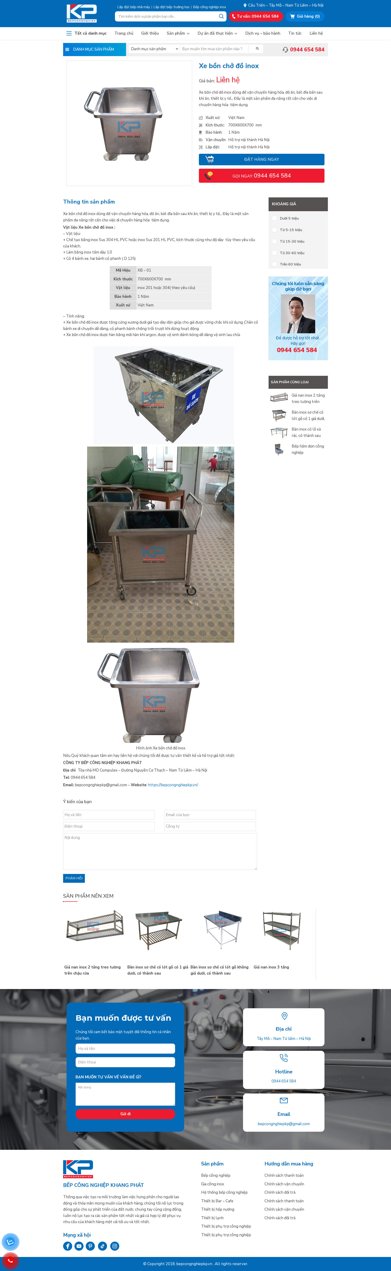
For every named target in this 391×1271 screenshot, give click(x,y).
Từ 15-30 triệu (292, 241)
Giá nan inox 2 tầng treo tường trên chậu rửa (308, 401)
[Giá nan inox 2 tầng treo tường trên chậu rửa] (94, 949)
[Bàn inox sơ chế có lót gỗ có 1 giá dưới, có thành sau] (157, 949)
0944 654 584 (284, 1081)
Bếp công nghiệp (86, 13)
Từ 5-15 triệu (291, 229)
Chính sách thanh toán (284, 1175)
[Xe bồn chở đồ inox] (129, 159)
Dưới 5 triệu (289, 218)
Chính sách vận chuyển (284, 1184)
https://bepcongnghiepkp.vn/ (173, 785)
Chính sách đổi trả (280, 1192)
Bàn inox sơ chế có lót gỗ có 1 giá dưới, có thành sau (308, 418)
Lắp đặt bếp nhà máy (133, 7)
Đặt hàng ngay (261, 159)
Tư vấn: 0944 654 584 (258, 16)
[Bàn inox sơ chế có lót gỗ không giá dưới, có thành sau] (221, 949)
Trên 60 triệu (290, 264)
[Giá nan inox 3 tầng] (284, 949)
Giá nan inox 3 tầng (271, 967)
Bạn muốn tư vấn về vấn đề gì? (108, 1077)
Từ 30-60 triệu (292, 253)
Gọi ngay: (262, 176)
